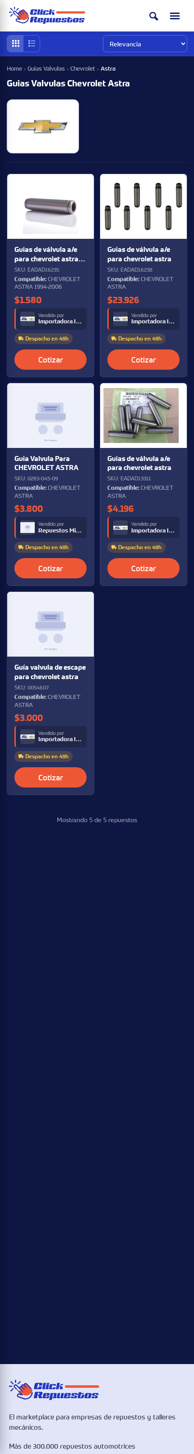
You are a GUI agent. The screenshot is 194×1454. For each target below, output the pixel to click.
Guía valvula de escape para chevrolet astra (50, 671)
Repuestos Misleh (60, 530)
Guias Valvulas (46, 68)
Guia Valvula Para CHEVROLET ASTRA (46, 463)
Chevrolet (82, 68)
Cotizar (50, 359)
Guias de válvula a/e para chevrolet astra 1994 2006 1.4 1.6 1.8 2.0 (46, 254)
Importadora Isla (60, 321)
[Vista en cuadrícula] (15, 44)
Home (14, 68)
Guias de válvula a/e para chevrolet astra (139, 254)
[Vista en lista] (31, 44)
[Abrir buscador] (154, 16)
